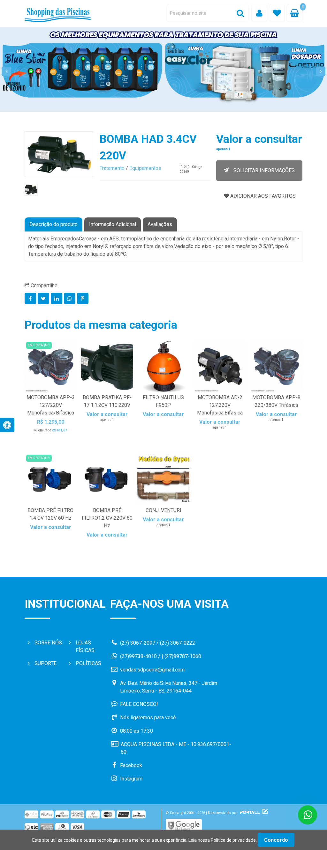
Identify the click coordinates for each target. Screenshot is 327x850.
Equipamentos (145, 168)
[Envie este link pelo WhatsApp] (70, 299)
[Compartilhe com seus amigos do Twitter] (44, 299)
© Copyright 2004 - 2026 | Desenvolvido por (202, 813)
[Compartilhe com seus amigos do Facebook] (31, 299)
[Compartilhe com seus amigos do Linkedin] (57, 299)
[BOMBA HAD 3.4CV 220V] (31, 189)
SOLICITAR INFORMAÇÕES (263, 170)
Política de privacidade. (234, 840)
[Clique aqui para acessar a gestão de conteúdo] (264, 813)
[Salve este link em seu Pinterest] (83, 299)
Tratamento (112, 168)
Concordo (276, 840)
